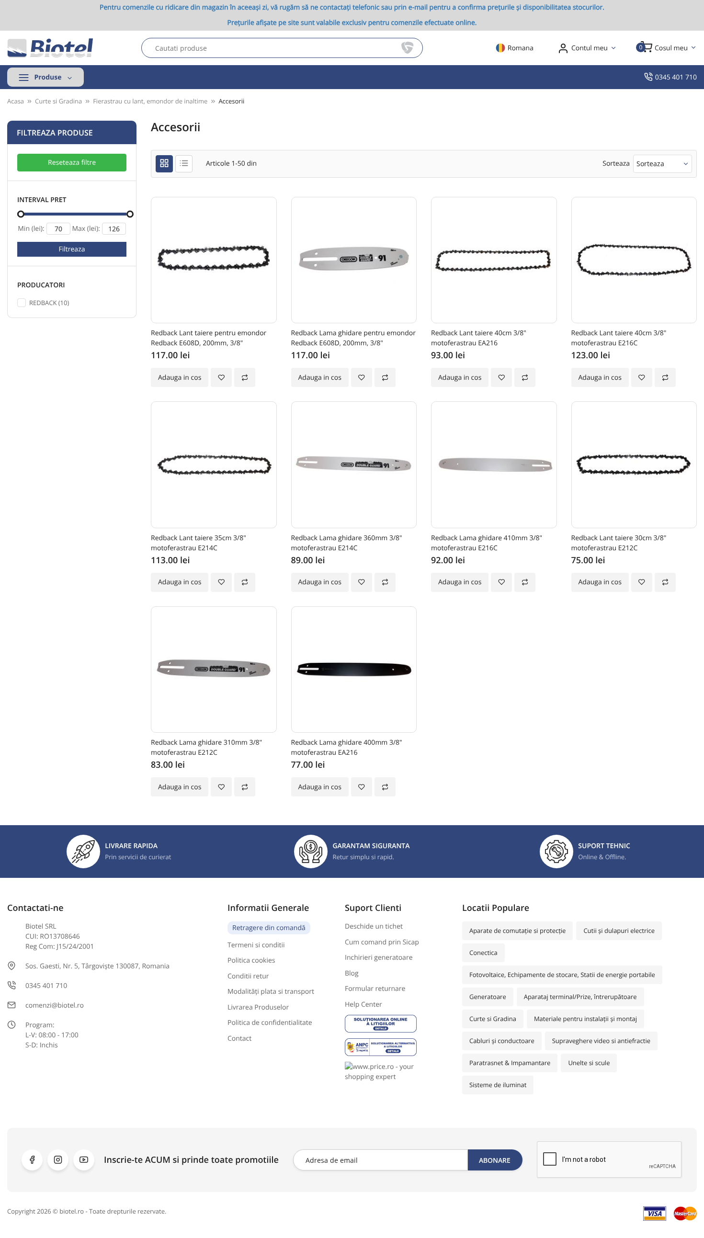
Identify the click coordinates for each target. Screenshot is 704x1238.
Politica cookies (251, 960)
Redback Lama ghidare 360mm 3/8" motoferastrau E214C (346, 543)
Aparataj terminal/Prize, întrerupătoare (580, 996)
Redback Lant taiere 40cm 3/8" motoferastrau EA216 (478, 338)
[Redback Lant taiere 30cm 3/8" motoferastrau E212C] (634, 464)
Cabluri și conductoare (501, 1040)
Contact (239, 1038)
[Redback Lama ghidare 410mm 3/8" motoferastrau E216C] (494, 464)
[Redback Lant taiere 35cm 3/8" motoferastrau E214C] (214, 464)
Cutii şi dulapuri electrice (619, 930)
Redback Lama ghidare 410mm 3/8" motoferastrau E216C (486, 543)
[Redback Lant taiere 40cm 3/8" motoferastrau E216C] (634, 260)
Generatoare (487, 996)
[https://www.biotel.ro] (50, 47)
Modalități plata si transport (270, 991)
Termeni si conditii (256, 945)
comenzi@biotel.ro (54, 1005)
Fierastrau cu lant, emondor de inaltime (150, 101)
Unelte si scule (589, 1062)
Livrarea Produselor (258, 1007)
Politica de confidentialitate (269, 1022)
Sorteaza (650, 163)
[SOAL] (396, 1024)
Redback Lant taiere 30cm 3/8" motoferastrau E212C (619, 543)
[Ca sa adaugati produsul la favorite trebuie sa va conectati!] (221, 377)
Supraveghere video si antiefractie (601, 1040)
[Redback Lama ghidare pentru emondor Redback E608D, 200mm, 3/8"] (354, 260)
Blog (352, 973)
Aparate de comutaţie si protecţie (517, 930)
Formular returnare (375, 988)
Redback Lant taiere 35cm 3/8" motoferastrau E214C (198, 543)
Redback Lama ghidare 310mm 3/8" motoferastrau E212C (206, 747)
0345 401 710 (676, 77)
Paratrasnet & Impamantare (509, 1062)
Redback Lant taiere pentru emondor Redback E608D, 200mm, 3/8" (208, 338)
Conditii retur (248, 976)
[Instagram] (57, 1159)
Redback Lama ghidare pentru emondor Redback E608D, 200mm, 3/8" (353, 338)
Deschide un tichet (374, 926)
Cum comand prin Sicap (382, 942)
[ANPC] (396, 1047)
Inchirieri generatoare (379, 957)
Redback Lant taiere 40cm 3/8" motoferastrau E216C (619, 338)
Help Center (363, 1004)
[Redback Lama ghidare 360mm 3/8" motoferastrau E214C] (354, 464)
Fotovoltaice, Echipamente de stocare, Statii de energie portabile (562, 974)
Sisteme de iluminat (497, 1084)
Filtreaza (72, 249)
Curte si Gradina (492, 1018)
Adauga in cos (179, 377)
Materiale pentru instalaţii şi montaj (585, 1018)
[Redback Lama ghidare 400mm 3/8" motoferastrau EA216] (354, 669)
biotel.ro (71, 1211)
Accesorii (231, 101)
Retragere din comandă (269, 927)
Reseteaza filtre (72, 162)
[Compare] (244, 377)
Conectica (483, 952)
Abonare (495, 1160)
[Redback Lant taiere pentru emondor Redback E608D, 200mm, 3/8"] (214, 260)
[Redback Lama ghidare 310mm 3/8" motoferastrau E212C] (214, 669)
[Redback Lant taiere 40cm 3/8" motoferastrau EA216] (494, 260)
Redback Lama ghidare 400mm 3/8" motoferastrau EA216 (346, 747)
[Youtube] (83, 1159)
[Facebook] (32, 1159)
